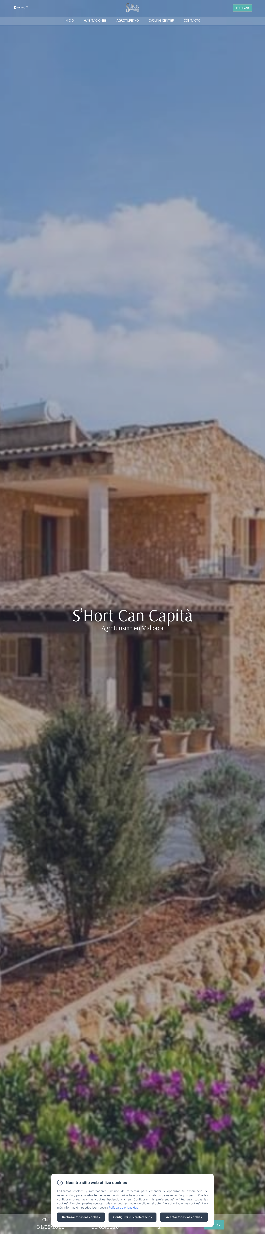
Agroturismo (127, 21)
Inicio (69, 21)
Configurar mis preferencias (132, 1217)
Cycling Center (161, 21)
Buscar (214, 1224)
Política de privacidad (123, 1207)
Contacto (192, 21)
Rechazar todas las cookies (81, 1217)
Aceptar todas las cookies (184, 1217)
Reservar (242, 7)
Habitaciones (95, 21)
